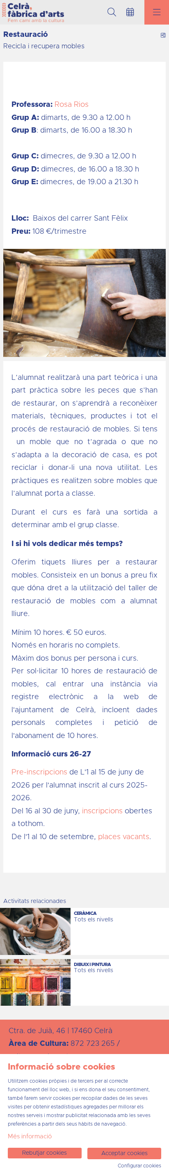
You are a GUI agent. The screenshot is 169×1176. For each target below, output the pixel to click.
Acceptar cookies (124, 1153)
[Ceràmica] (35, 931)
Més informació (30, 1136)
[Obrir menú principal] (156, 12)
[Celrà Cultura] (32, 12)
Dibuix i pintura (92, 964)
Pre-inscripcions (40, 772)
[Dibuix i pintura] (35, 982)
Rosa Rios (72, 104)
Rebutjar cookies (44, 1153)
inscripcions (103, 811)
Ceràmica (85, 913)
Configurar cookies (139, 1165)
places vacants (123, 837)
